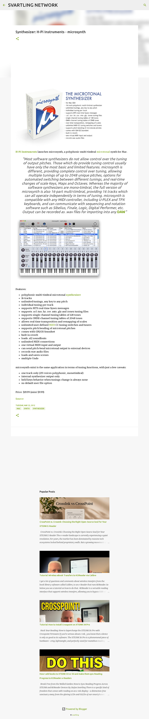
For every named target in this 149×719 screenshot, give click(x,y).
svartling (75, 715)
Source (20, 398)
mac (19, 409)
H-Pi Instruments (26, 151)
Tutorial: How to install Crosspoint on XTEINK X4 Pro (65, 624)
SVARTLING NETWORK (33, 5)
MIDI (52, 324)
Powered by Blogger (76, 709)
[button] (17, 39)
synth (27, 409)
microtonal (103, 151)
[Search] (145, 5)
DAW (121, 212)
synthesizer (73, 294)
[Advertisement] (74, 66)
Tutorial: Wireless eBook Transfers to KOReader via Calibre (68, 575)
